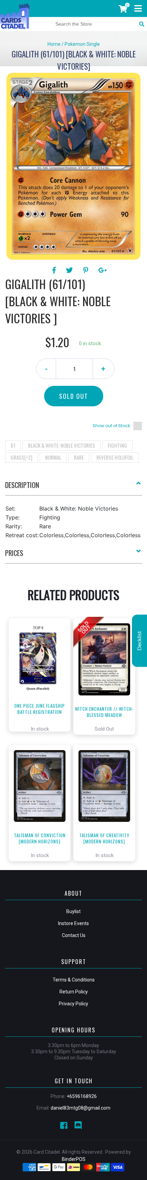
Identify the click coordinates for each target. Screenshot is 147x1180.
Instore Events (73, 923)
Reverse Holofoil (114, 457)
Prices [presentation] (14, 553)
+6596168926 (82, 1096)
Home (54, 44)
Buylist (73, 911)
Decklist (139, 640)
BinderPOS (73, 1159)
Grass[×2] (21, 457)
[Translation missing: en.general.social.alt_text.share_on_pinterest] (86, 270)
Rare (79, 457)
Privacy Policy (73, 1003)
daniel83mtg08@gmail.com (80, 1108)
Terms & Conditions (74, 979)
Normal (53, 457)
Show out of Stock (111, 426)
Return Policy (73, 991)
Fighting (117, 445)
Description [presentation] (22, 485)
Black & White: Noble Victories (61, 445)
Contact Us (73, 935)
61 (13, 445)
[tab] (73, 488)
